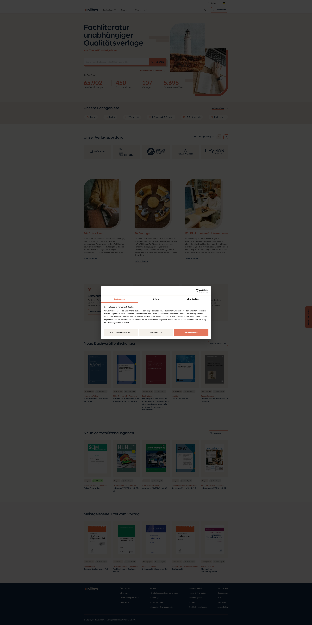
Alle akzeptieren (191, 332)
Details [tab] (156, 299)
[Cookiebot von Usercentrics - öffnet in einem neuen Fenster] (197, 291)
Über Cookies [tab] (193, 299)
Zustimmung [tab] (119, 299)
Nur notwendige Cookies (120, 332)
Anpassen (154, 332)
